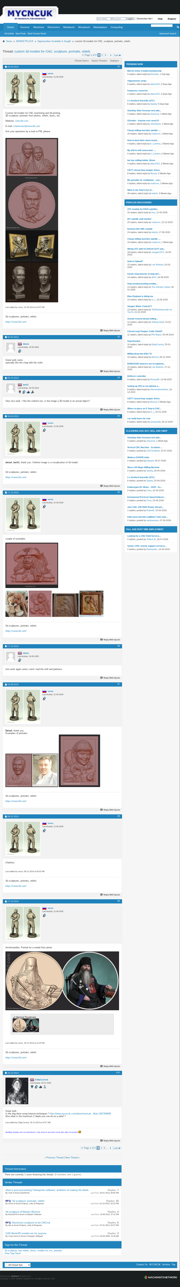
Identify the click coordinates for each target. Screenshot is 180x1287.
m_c (154, 299)
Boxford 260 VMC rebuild (139, 229)
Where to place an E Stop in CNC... (144, 408)
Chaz (149, 490)
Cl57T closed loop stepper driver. (143, 170)
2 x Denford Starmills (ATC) (141, 100)
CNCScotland (153, 451)
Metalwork (69, 27)
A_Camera (155, 143)
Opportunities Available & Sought (54, 41)
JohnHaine (155, 124)
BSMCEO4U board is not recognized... (146, 364)
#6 (118, 646)
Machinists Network (160, 1277)
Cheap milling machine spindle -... (144, 130)
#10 (118, 1072)
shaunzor (154, 114)
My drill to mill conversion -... (141, 150)
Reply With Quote (112, 330)
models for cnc (45, 1250)
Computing (117, 27)
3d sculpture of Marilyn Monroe (22, 1211)
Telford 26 (151, 539)
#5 (118, 492)
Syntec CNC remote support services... (146, 546)
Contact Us (142, 1264)
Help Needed (133, 341)
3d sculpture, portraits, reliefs (28, 1200)
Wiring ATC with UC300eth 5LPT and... (146, 249)
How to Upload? (135, 261)
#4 (118, 416)
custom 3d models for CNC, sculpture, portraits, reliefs (52, 51)
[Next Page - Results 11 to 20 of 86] (111, 55)
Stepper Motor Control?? (139, 306)
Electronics (54, 27)
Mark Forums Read (37, 33)
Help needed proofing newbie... (142, 284)
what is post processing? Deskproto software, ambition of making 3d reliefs (47, 1190)
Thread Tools (81, 61)
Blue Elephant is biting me (140, 296)
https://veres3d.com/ (16, 322)
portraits (58, 1250)
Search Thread (98, 61)
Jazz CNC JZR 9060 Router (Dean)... (145, 507)
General (24, 27)
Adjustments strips (136, 81)
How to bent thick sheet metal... (142, 140)
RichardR (154, 379)
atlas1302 (155, 84)
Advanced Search (167, 33)
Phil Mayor (156, 334)
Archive (166, 1264)
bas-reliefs (23, 1250)
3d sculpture (11, 1250)
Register (172, 19)
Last (116, 55)
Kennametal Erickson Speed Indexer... (146, 497)
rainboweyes (152, 520)
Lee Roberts (157, 264)
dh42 (154, 277)
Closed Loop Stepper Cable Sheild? (144, 331)
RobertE (150, 510)
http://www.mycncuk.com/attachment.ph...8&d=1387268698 (80, 1113)
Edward (150, 461)
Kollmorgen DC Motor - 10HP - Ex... (144, 487)
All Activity (9, 33)
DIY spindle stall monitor (139, 219)
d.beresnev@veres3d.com (26, 126)
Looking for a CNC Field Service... (144, 536)
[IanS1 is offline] (10, 388)
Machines (38, 27)
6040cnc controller (136, 376)
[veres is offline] (23, 89)
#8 (118, 816)
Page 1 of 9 (90, 55)
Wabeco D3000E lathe (138, 457)
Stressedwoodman (159, 389)
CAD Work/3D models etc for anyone (25, 1233)
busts (33, 1250)
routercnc (156, 134)
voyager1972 (158, 252)
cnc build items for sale (138, 418)
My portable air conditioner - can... (144, 180)
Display (113, 61)
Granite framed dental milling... (142, 319)
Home (10, 27)
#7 (118, 684)
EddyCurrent (158, 344)
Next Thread (71, 1157)
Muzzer (153, 173)
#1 (118, 66)
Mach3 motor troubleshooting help (144, 71)
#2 (118, 337)
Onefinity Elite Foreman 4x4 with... (144, 110)
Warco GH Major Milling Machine (143, 467)
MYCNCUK (155, 1264)
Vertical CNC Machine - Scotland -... (144, 447)
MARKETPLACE (24, 41)
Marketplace (100, 27)
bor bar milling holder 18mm (141, 160)
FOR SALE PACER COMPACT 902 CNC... (147, 517)
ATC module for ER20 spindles (142, 209)
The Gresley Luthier (161, 287)
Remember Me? (145, 19)
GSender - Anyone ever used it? (143, 120)
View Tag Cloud (12, 1253)
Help (160, 19)
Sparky (153, 104)
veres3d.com (21, 121)
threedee (154, 74)
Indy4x (155, 193)
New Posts (21, 33)
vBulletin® (15, 1276)
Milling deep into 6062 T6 (139, 354)
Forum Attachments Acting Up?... (144, 274)
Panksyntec (152, 549)
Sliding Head (158, 322)
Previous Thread (55, 1157)
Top (173, 1264)
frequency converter (137, 90)
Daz (153, 212)
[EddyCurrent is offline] (16, 1091)
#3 (118, 377)
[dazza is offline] (10, 347)
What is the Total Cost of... (140, 190)
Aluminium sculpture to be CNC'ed (31, 1222)
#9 (118, 901)
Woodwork (84, 27)
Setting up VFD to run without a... (143, 386)
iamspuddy (155, 422)
